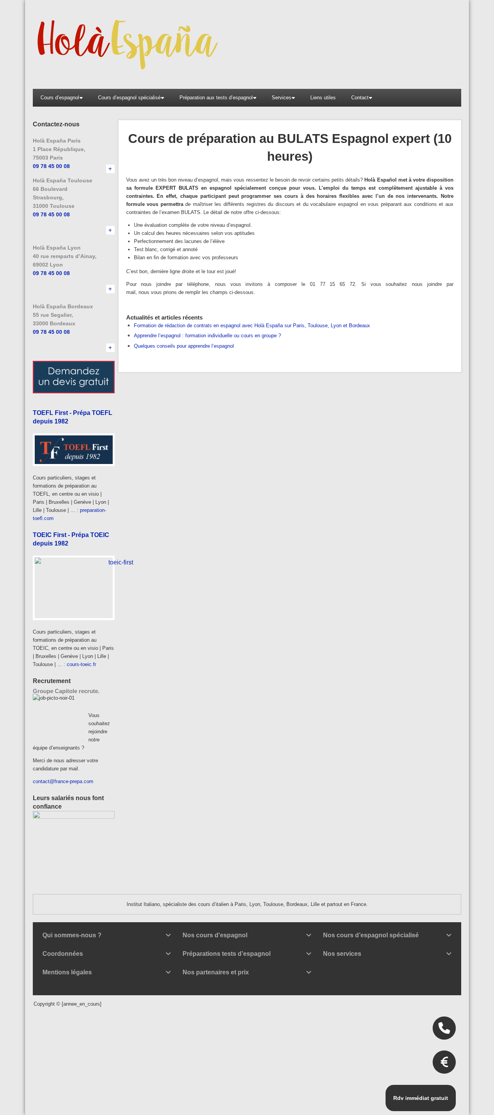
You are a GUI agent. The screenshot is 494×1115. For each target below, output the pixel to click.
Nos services (342, 953)
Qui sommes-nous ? (72, 935)
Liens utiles (323, 97)
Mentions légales (67, 972)
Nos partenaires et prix (216, 972)
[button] (107, 935)
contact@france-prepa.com (63, 781)
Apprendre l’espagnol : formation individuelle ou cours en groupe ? (207, 335)
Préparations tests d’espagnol (227, 953)
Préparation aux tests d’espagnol (216, 97)
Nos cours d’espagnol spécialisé (371, 935)
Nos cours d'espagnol (215, 935)
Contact (360, 97)
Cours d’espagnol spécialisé (129, 97)
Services (281, 97)
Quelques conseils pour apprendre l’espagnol (184, 346)
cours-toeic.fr (81, 664)
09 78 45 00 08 (51, 166)
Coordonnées (62, 953)
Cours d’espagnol (60, 97)
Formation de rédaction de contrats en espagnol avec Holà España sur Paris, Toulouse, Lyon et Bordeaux (252, 325)
